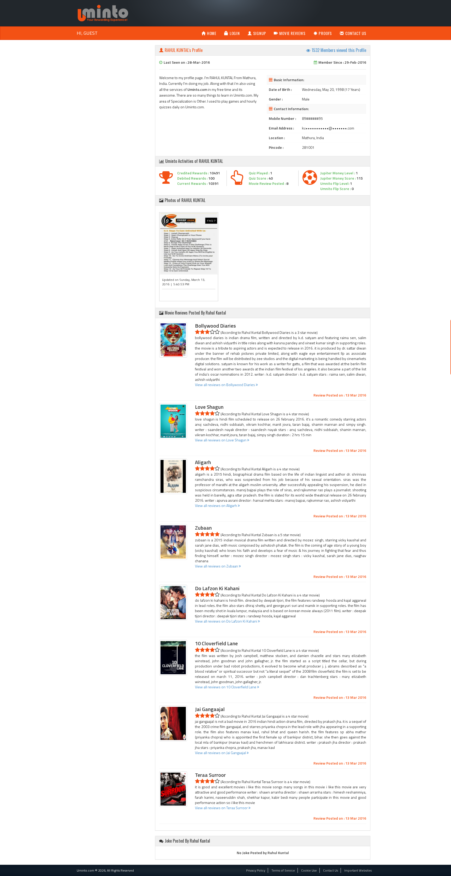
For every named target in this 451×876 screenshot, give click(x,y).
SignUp (259, 33)
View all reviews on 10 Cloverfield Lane (226, 687)
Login (235, 33)
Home (211, 33)
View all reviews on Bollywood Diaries (225, 384)
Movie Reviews (292, 33)
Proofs (325, 33)
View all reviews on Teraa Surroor (221, 807)
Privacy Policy (255, 870)
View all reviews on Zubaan (217, 566)
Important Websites (358, 870)
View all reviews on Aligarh (216, 505)
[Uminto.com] (103, 12)
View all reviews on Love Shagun (221, 440)
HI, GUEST (87, 33)
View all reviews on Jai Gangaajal (221, 752)
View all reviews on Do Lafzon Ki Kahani (226, 621)
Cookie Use (309, 870)
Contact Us (355, 33)
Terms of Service (283, 870)
